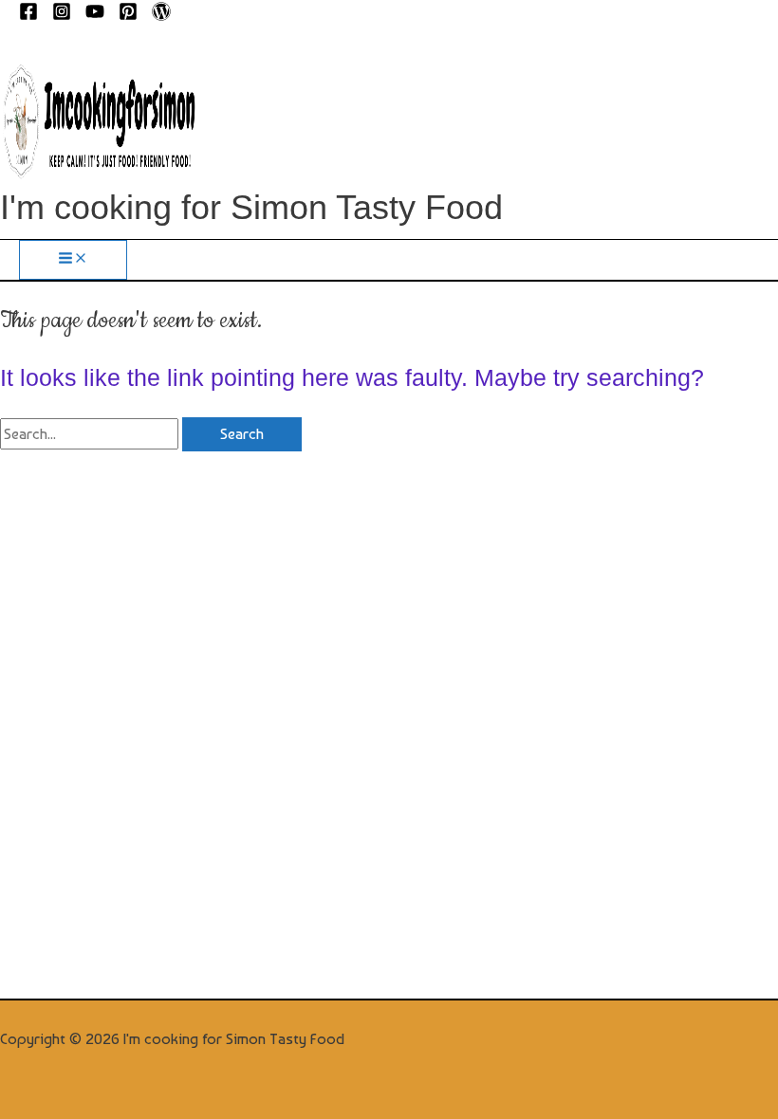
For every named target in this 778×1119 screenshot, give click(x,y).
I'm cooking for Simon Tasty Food (251, 207)
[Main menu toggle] (73, 259)
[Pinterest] (128, 16)
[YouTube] (94, 16)
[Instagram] (61, 16)
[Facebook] (28, 16)
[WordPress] (161, 16)
